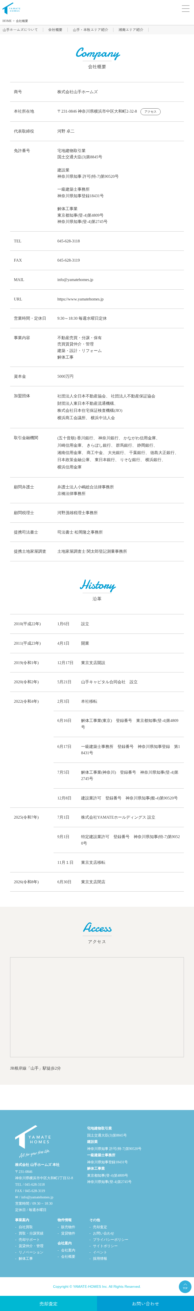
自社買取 (26, 1227)
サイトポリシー (105, 1246)
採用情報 (100, 1258)
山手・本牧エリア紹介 (90, 29)
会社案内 (68, 1250)
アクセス (150, 111)
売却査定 (100, 1227)
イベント (100, 1252)
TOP (185, 1288)
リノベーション (31, 1252)
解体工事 (26, 1258)
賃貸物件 (68, 1233)
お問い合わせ (103, 1233)
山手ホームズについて (20, 29)
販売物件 (68, 1227)
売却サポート (29, 1240)
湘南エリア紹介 (130, 29)
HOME (7, 21)
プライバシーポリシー (110, 1240)
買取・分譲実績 (31, 1233)
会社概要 (22, 21)
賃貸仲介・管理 (31, 1246)
